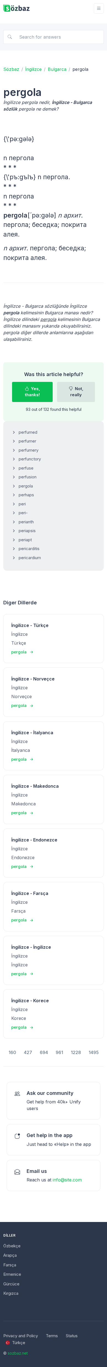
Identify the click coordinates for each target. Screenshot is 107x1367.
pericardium (30, 557)
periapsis (27, 530)
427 (28, 1052)
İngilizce (33, 69)
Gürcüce (11, 1283)
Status (72, 1335)
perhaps (26, 494)
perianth (26, 521)
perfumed (28, 432)
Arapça (10, 1255)
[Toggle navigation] (99, 8)
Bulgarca (57, 69)
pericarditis (29, 548)
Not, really (76, 392)
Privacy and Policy (20, 1335)
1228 (76, 1052)
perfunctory (30, 459)
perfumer (27, 441)
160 (12, 1052)
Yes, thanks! (32, 392)
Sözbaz (11, 69)
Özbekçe (12, 1245)
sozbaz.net (18, 1353)
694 (44, 1052)
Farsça (9, 1264)
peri (22, 503)
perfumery (28, 450)
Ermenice (12, 1274)
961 (59, 1052)
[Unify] (16, 8)
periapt (25, 539)
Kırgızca (10, 1293)
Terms (52, 1335)
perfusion (27, 476)
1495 (94, 1052)
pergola (26, 486)
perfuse (26, 468)
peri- (23, 512)
